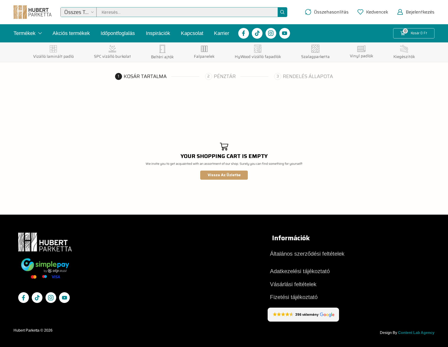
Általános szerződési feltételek (307, 254)
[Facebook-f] (243, 33)
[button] (327, 12)
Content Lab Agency (416, 333)
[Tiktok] (257, 33)
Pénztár (225, 76)
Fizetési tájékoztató (294, 297)
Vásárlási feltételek (293, 284)
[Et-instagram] (271, 33)
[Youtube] (284, 33)
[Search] (282, 12)
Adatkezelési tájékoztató (300, 271)
